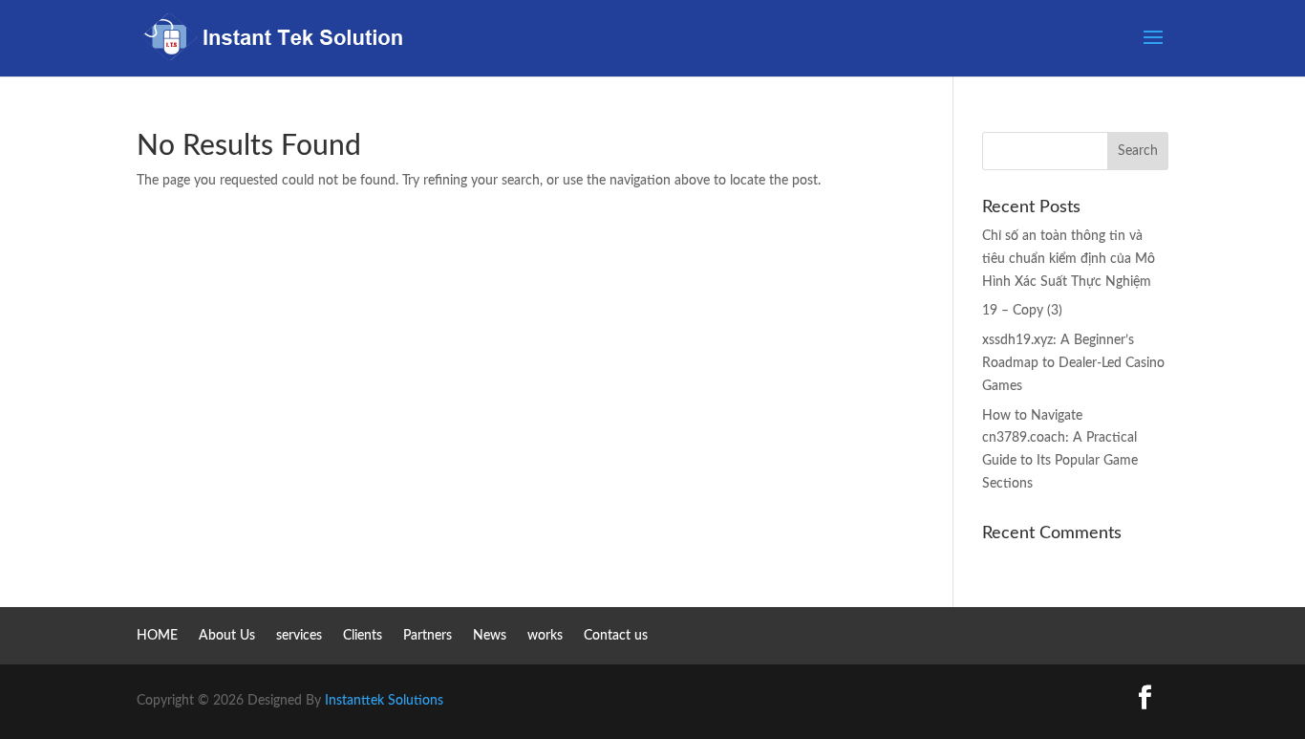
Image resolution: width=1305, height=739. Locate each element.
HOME (157, 635)
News (489, 635)
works (545, 635)
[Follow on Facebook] (1144, 698)
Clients (362, 635)
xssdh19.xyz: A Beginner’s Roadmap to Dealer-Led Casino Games (1073, 363)
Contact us (616, 635)
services (299, 635)
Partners (427, 635)
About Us (227, 635)
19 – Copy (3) (1022, 310)
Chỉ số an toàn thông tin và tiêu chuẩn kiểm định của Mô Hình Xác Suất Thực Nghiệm (1068, 259)
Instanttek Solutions (384, 700)
